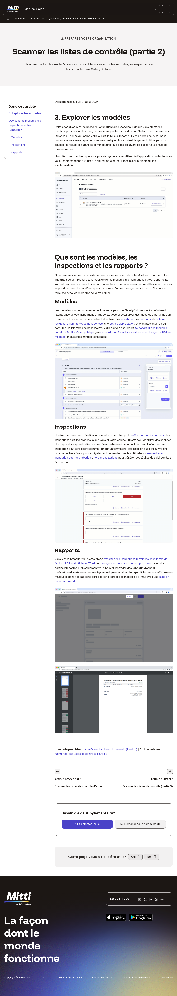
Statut (44, 977)
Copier (107, 592)
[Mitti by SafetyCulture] (13, 9)
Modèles (16, 137)
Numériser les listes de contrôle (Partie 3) (81, 754)
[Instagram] (162, 899)
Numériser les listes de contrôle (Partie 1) (110, 749)
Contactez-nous (89, 824)
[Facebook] (156, 899)
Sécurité (167, 977)
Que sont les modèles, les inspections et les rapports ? (25, 125)
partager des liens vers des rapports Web (126, 563)
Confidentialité (102, 977)
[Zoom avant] (61, 592)
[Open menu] (166, 9)
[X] (145, 899)
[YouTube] (140, 899)
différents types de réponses (85, 323)
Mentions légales (70, 977)
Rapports (17, 152)
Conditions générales (137, 977)
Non (149, 857)
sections (145, 319)
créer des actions (106, 457)
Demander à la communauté (142, 824)
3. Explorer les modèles (25, 113)
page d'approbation (122, 323)
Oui (133, 857)
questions (127, 319)
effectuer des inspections (148, 435)
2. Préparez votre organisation (44, 18)
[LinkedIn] (151, 899)
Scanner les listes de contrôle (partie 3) (148, 786)
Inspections (18, 145)
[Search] (156, 9)
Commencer (19, 18)
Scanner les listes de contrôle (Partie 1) (79, 786)
